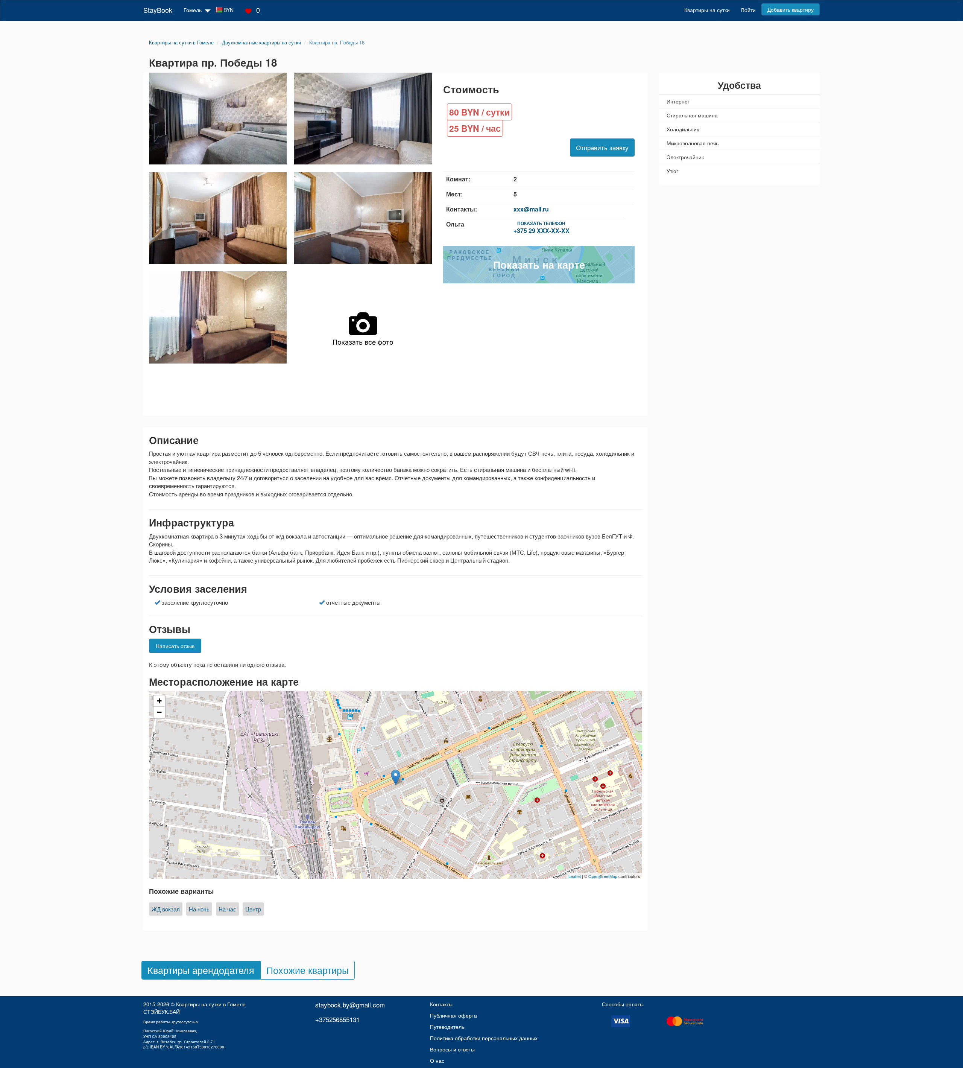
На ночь (199, 909)
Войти (748, 10)
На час (227, 909)
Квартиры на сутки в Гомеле (211, 1004)
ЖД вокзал (166, 909)
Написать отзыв (175, 646)
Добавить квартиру (790, 9)
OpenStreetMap (602, 876)
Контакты (441, 1004)
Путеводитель (447, 1026)
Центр (253, 909)
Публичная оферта (453, 1015)
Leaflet (574, 876)
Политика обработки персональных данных (484, 1038)
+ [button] (159, 701)
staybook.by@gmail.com (350, 1004)
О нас (437, 1060)
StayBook (157, 10)
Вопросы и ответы (452, 1049)
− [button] (159, 712)
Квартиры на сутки (707, 10)
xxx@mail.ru (531, 209)
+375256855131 (337, 1019)
